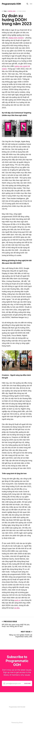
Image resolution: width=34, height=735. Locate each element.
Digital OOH (11, 11)
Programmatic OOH (11, 4)
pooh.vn (17, 600)
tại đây (16, 608)
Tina (5, 11)
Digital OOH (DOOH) (16, 38)
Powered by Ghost (17, 722)
